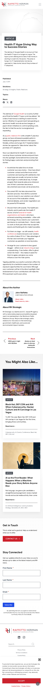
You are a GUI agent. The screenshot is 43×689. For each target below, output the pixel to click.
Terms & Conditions (21, 652)
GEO (26, 508)
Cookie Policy (15, 686)
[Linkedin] (19, 637)
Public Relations (22, 90)
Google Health (19, 114)
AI (16, 432)
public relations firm (13, 136)
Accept (21, 681)
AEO (22, 508)
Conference (26, 432)
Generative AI (15, 508)
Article (10, 38)
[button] (39, 659)
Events (19, 432)
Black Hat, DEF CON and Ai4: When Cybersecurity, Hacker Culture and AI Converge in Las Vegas (21, 408)
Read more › (10, 426)
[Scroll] (38, 684)
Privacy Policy (25, 686)
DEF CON (8, 434)
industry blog (29, 248)
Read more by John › (22, 301)
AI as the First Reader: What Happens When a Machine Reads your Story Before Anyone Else (21, 482)
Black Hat (34, 432)
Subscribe (8, 605)
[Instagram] (24, 637)
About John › (19, 299)
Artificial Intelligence (14, 506)
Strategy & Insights (9, 90)
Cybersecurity (10, 432)
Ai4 (13, 434)
